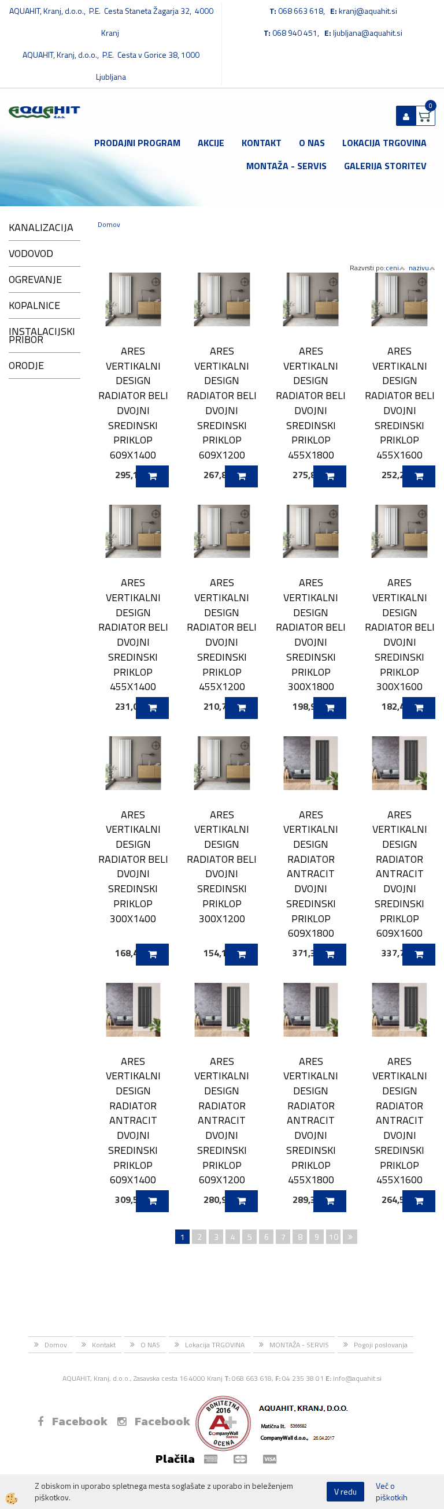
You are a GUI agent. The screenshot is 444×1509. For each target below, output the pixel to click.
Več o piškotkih (392, 1491)
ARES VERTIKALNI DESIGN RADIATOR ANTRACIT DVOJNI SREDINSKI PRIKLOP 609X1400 (133, 1120)
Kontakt (262, 143)
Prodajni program (137, 143)
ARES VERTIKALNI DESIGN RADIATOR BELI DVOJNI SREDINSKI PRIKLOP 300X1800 (311, 634)
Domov (109, 224)
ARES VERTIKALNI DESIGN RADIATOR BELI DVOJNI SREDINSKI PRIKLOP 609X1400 (133, 403)
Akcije (211, 143)
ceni (392, 267)
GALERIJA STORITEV (385, 166)
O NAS (312, 143)
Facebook (80, 1421)
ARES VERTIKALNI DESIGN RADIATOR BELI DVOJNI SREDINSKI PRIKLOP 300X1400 (133, 866)
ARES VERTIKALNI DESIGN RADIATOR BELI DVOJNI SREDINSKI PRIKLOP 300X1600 (400, 634)
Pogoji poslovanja (381, 1344)
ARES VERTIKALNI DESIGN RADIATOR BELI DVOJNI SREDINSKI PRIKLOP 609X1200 (222, 403)
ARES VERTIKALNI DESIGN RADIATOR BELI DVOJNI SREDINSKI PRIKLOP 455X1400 (133, 634)
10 (333, 1237)
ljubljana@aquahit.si (367, 33)
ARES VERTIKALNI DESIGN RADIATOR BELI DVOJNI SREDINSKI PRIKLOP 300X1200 (222, 866)
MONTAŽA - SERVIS (286, 166)
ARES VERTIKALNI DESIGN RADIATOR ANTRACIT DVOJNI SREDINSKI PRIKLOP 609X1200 (221, 1120)
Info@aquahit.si (357, 1378)
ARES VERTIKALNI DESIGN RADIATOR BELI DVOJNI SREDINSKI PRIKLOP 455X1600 (400, 403)
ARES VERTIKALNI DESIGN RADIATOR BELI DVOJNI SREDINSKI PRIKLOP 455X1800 (311, 403)
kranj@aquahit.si (368, 11)
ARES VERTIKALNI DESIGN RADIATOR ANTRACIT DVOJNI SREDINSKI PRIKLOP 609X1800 (310, 874)
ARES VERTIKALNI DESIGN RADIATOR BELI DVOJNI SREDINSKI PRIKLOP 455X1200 (222, 634)
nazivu (419, 267)
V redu (345, 1491)
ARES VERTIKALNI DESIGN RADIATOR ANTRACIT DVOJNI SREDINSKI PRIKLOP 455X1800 (310, 1120)
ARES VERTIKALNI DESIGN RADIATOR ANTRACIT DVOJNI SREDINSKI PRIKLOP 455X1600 (399, 1120)
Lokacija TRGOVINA (384, 143)
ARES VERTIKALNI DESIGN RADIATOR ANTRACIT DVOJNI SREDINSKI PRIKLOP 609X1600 (399, 874)
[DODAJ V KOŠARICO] (152, 476)
